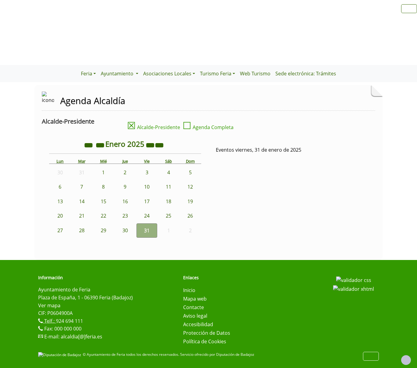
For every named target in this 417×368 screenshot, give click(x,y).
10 (147, 186)
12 (190, 186)
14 (82, 201)
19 (190, 201)
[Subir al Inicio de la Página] (406, 360)
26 (190, 215)
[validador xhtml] (353, 288)
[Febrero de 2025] (159, 145)
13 (60, 201)
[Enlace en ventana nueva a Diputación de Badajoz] (60, 354)
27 (60, 230)
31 (147, 230)
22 (103, 215)
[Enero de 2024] (89, 145)
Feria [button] (86, 73)
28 (82, 230)
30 (125, 230)
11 (168, 186)
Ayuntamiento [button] (118, 73)
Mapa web (195, 298)
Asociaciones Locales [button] (167, 73)
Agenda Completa (208, 127)
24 (147, 215)
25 (168, 215)
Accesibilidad (198, 324)
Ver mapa (49, 305)
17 (147, 201)
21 (82, 215)
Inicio (189, 290)
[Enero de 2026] (150, 145)
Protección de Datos (206, 333)
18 (168, 201)
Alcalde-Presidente (153, 127)
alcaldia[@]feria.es (81, 336)
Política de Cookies (204, 341)
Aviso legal (195, 315)
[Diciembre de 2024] (100, 145)
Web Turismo (255, 73)
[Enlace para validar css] (353, 279)
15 (103, 201)
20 (60, 215)
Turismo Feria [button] (215, 73)
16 (125, 201)
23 (125, 215)
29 (103, 230)
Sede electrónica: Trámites (305, 73)
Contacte (193, 307)
